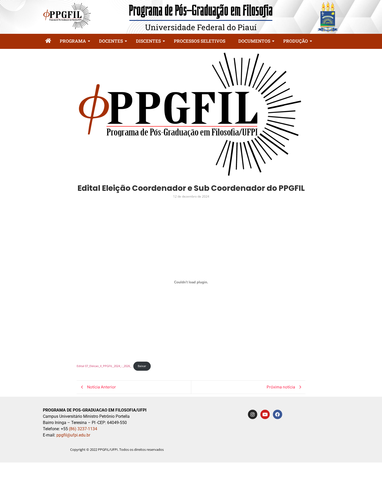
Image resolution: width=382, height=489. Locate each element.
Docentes (111, 41)
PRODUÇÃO (295, 41)
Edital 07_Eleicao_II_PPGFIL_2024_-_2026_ (104, 366)
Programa (73, 41)
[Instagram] (252, 414)
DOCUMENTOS (254, 41)
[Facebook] (277, 414)
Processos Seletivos (199, 41)
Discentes (148, 41)
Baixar (142, 366)
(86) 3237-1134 (83, 428)
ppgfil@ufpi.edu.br (72, 435)
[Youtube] (265, 414)
